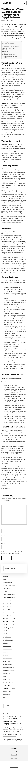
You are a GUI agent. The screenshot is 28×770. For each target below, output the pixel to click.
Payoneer (5, 673)
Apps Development (8, 594)
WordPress (12, 767)
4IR (4, 579)
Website (3, 543)
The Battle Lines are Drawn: (10, 56)
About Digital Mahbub (14, 751)
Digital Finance (7, 625)
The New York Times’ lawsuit (9, 103)
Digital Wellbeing (7, 640)
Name (3, 527)
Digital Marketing (7, 631)
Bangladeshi (6, 606)
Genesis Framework (22, 765)
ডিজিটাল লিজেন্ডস (6, 694)
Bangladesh (6, 603)
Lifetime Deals (7, 658)
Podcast (5, 679)
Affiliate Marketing (8, 585)
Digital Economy (7, 621)
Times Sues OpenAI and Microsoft (11, 46)
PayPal (5, 676)
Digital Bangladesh (8, 618)
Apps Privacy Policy (8, 597)
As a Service (6, 600)
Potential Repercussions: (9, 54)
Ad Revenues (6, 582)
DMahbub (7, 57)
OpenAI (17, 144)
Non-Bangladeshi (7, 667)
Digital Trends (7, 637)
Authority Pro (13, 765)
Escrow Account (7, 649)
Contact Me (14, 755)
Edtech (5, 643)
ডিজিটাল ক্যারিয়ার (6, 691)
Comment (4, 503)
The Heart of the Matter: (9, 48)
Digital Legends (7, 628)
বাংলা (4, 697)
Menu (24, 3)
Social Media (6, 685)
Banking (5, 609)
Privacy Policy (14, 758)
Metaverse (6, 661)
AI (3, 591)
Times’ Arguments (7, 49)
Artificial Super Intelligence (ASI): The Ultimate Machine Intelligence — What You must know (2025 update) (13, 729)
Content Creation (7, 612)
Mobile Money (7, 664)
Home (8, 488)
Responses (5, 51)
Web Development (8, 688)
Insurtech (5, 655)
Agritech (5, 588)
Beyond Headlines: (8, 53)
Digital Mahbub (7, 3)
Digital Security (7, 634)
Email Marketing (7, 646)
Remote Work (6, 682)
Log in (16, 767)
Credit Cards (6, 615)
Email (3, 535)
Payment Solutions (8, 670)
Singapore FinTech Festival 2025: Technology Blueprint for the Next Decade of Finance (12, 723)
